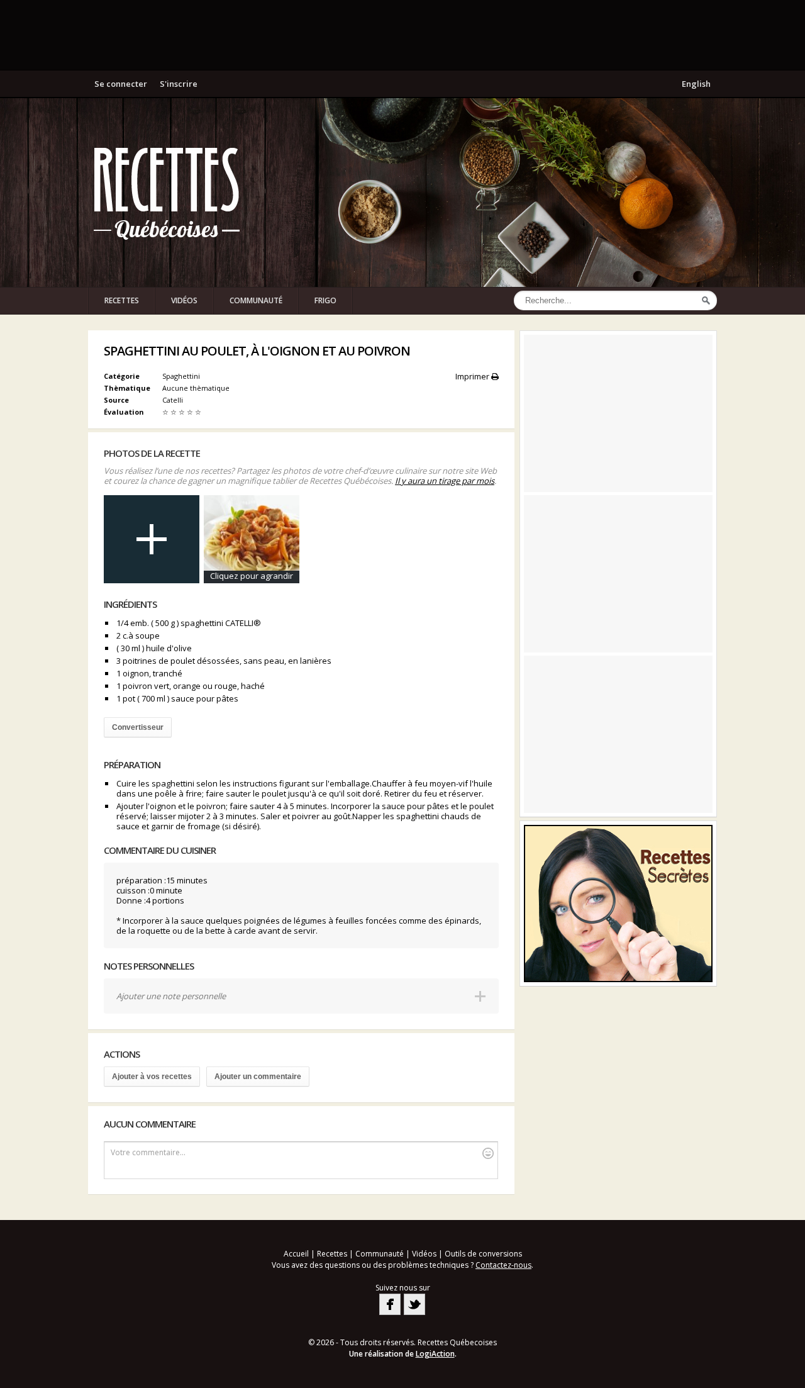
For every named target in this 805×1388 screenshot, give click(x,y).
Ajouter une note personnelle (171, 996)
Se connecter (120, 83)
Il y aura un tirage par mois (444, 480)
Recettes (121, 300)
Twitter (414, 1304)
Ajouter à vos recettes (152, 1076)
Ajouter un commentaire (257, 1076)
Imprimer (473, 376)
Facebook (390, 1304)
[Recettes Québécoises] (166, 192)
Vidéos (184, 300)
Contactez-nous (503, 1265)
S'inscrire (178, 83)
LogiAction (435, 1353)
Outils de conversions (483, 1253)
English (696, 83)
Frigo (325, 300)
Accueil (296, 1253)
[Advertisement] (402, 34)
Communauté (256, 300)
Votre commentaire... (148, 1152)
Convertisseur (138, 727)
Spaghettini (181, 376)
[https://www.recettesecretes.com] (618, 903)
